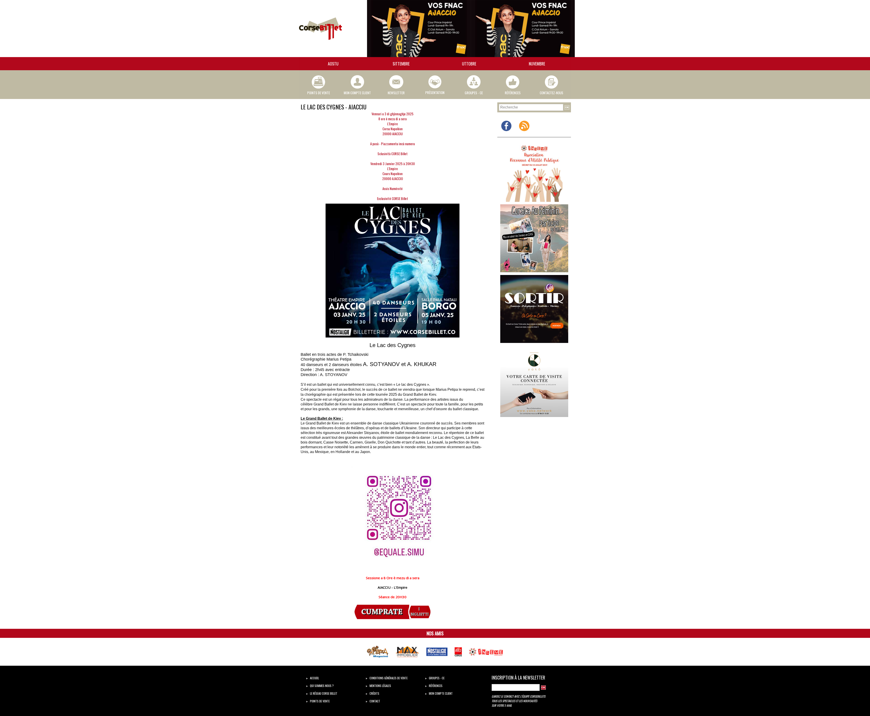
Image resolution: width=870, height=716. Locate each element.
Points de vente (319, 701)
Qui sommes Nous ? (321, 685)
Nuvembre (537, 64)
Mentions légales (380, 685)
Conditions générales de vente (388, 678)
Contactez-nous (551, 92)
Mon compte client (357, 92)
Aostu (333, 64)
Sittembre (401, 64)
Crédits (374, 693)
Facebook (506, 134)
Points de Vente (318, 92)
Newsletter (396, 92)
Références (513, 92)
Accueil (314, 678)
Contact (374, 701)
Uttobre (469, 64)
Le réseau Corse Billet (323, 693)
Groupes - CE (474, 92)
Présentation (435, 92)
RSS (524, 134)
